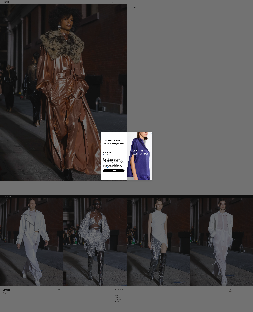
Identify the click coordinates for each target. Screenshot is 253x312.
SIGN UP (114, 170)
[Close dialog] (151, 133)
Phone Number (107, 152)
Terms (111, 167)
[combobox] (105, 155)
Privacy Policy (106, 167)
